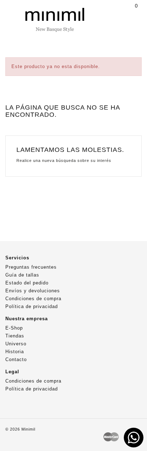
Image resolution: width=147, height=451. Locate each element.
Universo (15, 343)
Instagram (24, 404)
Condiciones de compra (33, 298)
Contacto (16, 359)
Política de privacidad (31, 306)
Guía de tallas (22, 275)
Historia (14, 351)
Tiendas (14, 336)
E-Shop (14, 328)
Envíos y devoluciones (32, 290)
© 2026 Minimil (20, 429)
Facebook (10, 404)
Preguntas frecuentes (31, 267)
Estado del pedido (27, 283)
